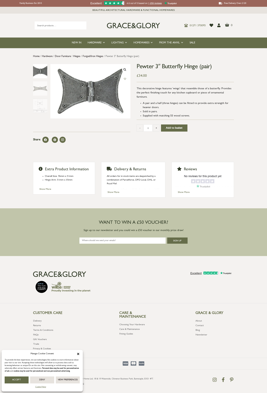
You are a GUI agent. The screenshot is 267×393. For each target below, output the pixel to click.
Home (36, 56)
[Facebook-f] (223, 379)
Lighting (117, 43)
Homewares (141, 43)
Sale (192, 43)
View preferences (68, 380)
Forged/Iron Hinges (93, 56)
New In (76, 43)
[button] (78, 353)
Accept (16, 380)
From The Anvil (169, 43)
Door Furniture (63, 56)
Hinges (76, 56)
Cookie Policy (40, 387)
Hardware (95, 43)
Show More (45, 189)
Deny (42, 380)
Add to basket (174, 128)
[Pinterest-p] (231, 379)
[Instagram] (62, 140)
